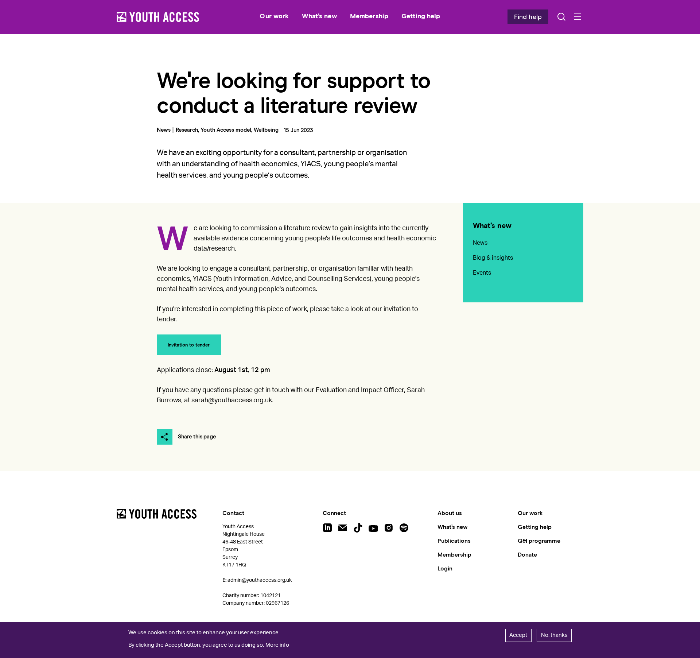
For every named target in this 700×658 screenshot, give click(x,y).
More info (277, 645)
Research (187, 130)
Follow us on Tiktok (358, 528)
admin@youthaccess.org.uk (260, 580)
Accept (518, 635)
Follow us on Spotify (404, 528)
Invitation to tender (189, 345)
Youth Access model (226, 130)
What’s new (492, 225)
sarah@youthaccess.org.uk (231, 400)
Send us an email (342, 528)
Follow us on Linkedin (327, 528)
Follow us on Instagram (388, 528)
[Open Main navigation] (577, 17)
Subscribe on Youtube (373, 528)
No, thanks (554, 635)
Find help (528, 17)
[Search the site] (561, 17)
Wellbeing (266, 130)
